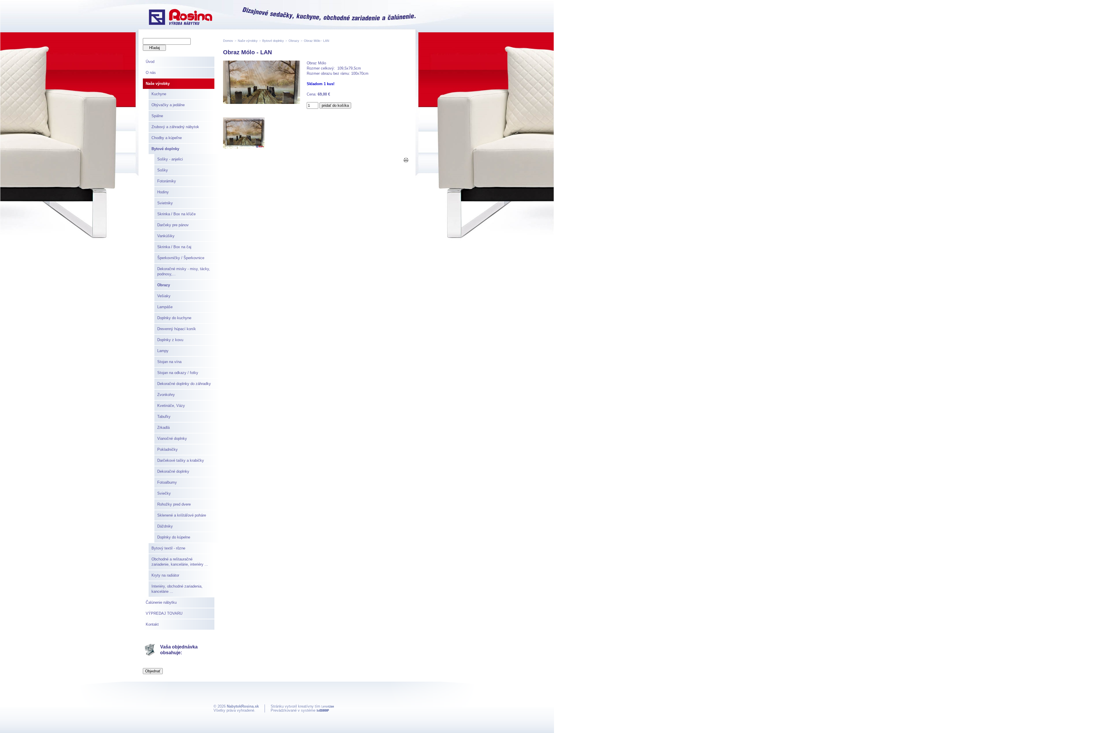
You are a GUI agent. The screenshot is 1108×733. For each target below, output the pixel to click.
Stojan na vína (169, 362)
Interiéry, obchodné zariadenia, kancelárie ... (177, 589)
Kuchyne (158, 94)
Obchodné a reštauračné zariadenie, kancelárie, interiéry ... (179, 561)
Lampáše (165, 307)
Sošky (162, 170)
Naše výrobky (158, 83)
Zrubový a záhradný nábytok (175, 127)
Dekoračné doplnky (173, 471)
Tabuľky (164, 416)
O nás (151, 72)
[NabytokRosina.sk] (180, 18)
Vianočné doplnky (172, 438)
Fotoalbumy (167, 482)
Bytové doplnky (165, 149)
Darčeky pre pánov (173, 225)
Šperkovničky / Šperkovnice (180, 258)
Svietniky (165, 203)
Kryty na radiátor (165, 575)
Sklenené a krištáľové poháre (181, 515)
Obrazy (163, 285)
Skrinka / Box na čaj (174, 247)
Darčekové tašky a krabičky (180, 460)
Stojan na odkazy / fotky (177, 373)
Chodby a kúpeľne (166, 138)
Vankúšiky (166, 236)
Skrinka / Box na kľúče (176, 214)
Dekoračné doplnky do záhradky (184, 384)
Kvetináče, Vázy (171, 405)
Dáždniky (165, 526)
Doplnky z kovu (170, 340)
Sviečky (164, 493)
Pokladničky (167, 449)
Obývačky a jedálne (168, 105)
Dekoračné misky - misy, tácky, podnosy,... (183, 271)
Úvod (150, 61)
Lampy (163, 351)
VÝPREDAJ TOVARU (164, 613)
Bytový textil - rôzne (168, 548)
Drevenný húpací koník (176, 329)
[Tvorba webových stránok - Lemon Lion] (327, 706)
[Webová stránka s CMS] (323, 710)
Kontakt (152, 624)
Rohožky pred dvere (174, 504)
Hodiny (163, 192)
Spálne (157, 116)
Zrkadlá (163, 427)
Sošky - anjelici (170, 159)
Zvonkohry (166, 394)
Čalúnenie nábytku (161, 602)
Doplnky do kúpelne (173, 537)
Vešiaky (164, 296)
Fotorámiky (166, 181)
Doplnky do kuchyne (174, 318)
